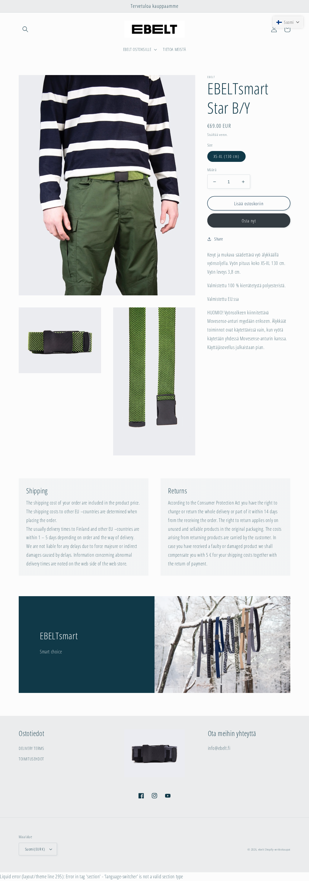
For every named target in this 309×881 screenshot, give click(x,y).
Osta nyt (249, 221)
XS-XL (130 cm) (226, 156)
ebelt (261, 849)
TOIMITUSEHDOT (31, 759)
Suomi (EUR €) (35, 849)
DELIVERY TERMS (31, 748)
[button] (25, 29)
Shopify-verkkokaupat (277, 849)
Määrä (211, 169)
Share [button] (218, 239)
